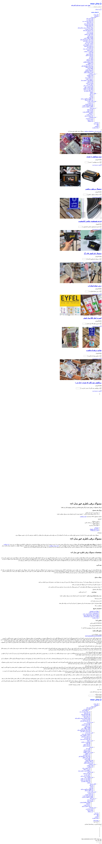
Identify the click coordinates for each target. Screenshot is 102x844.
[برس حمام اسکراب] (80, 282)
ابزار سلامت (90, 76)
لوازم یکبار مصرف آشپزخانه (86, 39)
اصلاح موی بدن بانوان (88, 89)
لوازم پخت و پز (89, 19)
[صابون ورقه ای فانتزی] (80, 347)
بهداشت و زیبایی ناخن (88, 85)
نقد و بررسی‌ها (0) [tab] (94, 530)
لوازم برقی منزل (89, 42)
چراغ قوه (91, 113)
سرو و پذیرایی (90, 31)
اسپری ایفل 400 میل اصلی (92, 318)
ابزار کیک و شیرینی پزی (87, 21)
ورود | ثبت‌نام (98, 9)
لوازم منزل (93, 17)
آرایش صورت (90, 84)
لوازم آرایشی (90, 81)
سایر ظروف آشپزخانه (88, 30)
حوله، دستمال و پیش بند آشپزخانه (85, 27)
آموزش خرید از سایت (94, 612)
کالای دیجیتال (93, 93)
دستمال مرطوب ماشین (93, 189)
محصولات (96, 16)
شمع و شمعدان (89, 60)
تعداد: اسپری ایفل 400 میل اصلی (94, 323)
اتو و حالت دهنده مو (88, 90)
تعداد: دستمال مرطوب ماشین (94, 194)
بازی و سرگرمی (89, 118)
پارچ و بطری (90, 35)
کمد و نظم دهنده (89, 69)
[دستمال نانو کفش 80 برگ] (80, 250)
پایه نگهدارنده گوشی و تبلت (87, 98)
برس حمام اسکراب (94, 286)
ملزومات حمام (89, 54)
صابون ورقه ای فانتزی (93, 350)
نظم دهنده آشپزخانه (88, 23)
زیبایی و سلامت (92, 73)
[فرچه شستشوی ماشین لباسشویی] (80, 218)
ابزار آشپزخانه (90, 22)
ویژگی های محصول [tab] (94, 529)
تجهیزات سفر (90, 110)
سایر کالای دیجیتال (89, 100)
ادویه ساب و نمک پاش (88, 40)
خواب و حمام (90, 50)
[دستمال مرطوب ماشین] (80, 186)
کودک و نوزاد (90, 119)
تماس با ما (96, 123)
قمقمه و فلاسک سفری (88, 111)
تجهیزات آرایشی (89, 83)
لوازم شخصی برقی (88, 86)
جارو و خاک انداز (89, 64)
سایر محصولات (92, 117)
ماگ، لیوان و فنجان (88, 34)
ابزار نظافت (90, 63)
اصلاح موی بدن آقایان (88, 88)
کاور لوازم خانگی (89, 67)
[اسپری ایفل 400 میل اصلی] (80, 315)
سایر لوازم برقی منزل (88, 48)
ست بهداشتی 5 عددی (93, 157)
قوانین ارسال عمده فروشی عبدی (91, 615)
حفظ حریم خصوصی (94, 611)
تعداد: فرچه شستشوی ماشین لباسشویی (92, 226)
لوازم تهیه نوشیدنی (89, 25)
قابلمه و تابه (85, 710)
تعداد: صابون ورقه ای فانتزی (94, 356)
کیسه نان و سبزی (89, 29)
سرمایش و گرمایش (88, 46)
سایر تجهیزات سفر (89, 115)
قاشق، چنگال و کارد (88, 38)
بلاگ (98, 125)
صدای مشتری (95, 127)
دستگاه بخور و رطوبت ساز (87, 80)
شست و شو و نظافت (88, 62)
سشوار (91, 92)
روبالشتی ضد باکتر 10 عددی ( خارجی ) (88, 383)
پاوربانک (91, 94)
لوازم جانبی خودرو (91, 101)
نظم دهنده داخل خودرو (88, 105)
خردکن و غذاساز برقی (88, 44)
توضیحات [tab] (96, 527)
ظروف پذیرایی (89, 33)
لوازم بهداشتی (90, 75)
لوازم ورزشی (90, 109)
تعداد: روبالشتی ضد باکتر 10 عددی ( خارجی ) (91, 388)
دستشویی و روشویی (88, 51)
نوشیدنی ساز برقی (89, 43)
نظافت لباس (90, 68)
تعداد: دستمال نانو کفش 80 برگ (94, 259)
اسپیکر (91, 96)
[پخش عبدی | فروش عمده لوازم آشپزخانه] (95, 13)
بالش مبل (91, 58)
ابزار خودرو (90, 102)
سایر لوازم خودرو (89, 104)
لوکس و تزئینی (89, 59)
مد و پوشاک (90, 121)
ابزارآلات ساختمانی (88, 71)
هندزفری (91, 97)
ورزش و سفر (93, 108)
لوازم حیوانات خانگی (88, 72)
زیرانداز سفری (89, 114)
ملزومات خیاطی (89, 55)
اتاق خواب (91, 52)
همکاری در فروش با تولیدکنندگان (91, 616)
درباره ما (97, 122)
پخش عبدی (96, 14)
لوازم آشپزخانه (89, 18)
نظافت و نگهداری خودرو (87, 106)
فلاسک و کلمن (90, 37)
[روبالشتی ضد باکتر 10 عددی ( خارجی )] (80, 379)
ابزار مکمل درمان (89, 77)
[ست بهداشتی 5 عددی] (80, 153)
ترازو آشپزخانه (89, 26)
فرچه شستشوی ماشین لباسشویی (89, 221)
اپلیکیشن (97, 126)
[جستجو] (100, 8)
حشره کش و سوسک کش (87, 65)
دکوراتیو (91, 56)
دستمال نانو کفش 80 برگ (92, 253)
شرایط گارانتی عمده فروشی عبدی (91, 613)
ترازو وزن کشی (89, 79)
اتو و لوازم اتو (90, 47)
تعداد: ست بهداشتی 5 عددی (95, 162)
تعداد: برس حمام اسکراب (95, 291)
